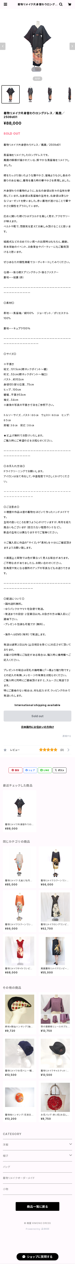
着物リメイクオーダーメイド (19, 1177)
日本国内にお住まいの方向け (37, 726)
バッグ (6, 1166)
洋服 (5, 1144)
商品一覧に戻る (37, 1206)
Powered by (33, 1229)
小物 (5, 1189)
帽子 (5, 1155)
